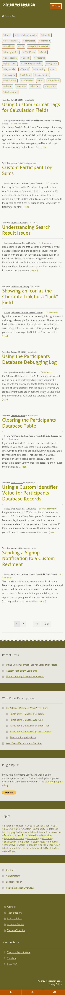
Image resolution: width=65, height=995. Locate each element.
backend (36, 86)
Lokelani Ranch (14, 882)
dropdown (54, 81)
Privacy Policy (14, 918)
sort (53, 69)
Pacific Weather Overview (20, 888)
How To (46, 35)
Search (26, 58)
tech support (11, 92)
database (9, 46)
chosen (8, 86)
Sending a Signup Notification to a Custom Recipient (28, 558)
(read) (44, 147)
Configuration (11, 52)
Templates (30, 41)
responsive (28, 81)
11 (36, 624)
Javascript (51, 86)
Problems (40, 58)
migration (52, 64)
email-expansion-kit (32, 64)
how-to (7, 184)
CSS (22, 46)
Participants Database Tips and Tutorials (20, 121)
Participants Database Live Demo (27, 714)
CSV (41, 81)
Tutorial (25, 69)
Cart (49, 991)
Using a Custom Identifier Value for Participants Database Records (30, 493)
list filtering (10, 81)
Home (7, 16)
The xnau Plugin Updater (23, 737)
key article (10, 69)
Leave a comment (19, 124)
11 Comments (45, 243)
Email (43, 52)
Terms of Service (16, 930)
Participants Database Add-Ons (26, 720)
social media (43, 75)
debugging (10, 75)
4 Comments (52, 313)
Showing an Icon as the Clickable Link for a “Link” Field (30, 297)
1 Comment (12, 439)
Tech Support (14, 913)
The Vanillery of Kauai (18, 952)
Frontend (45, 41)
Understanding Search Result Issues (25, 676)
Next (46, 624)
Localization (11, 58)
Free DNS (12, 964)
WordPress (30, 52)
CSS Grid (26, 75)
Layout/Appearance (39, 46)
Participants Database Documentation (30, 725)
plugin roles (10, 64)
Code (7, 35)
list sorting (40, 69)
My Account (11, 992)
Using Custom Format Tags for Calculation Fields (31, 665)
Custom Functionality (26, 35)
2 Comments (52, 183)
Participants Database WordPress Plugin (27, 708)
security (22, 86)
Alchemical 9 (13, 876)
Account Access (15, 924)
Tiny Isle (11, 958)
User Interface (12, 41)
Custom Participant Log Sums (21, 671)
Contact (10, 870)
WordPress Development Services (24, 743)
